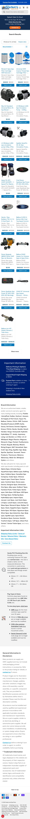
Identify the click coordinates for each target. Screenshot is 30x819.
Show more (15, 351)
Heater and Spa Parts (11, 802)
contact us (7, 672)
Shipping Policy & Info (13, 394)
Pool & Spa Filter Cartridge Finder (10, 808)
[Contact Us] (2, 816)
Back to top (15, 790)
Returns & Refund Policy (20, 810)
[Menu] (27, 7)
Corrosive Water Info (14, 806)
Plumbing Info (23, 806)
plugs (14, 610)
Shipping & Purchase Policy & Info (10, 811)
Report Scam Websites (7, 810)
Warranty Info (5, 815)
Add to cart (8, 85)
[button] (24, 7)
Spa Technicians (23, 811)
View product (7, 122)
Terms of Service (6, 813)
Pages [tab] (22, 42)
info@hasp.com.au (13, 805)
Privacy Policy (23, 808)
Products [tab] (10, 42)
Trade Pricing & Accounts (17, 813)
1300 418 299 (23, 805)
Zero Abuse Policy (11, 539)
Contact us (7, 743)
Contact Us (15, 27)
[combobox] (15, 12)
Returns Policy (13, 536)
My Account (5, 805)
